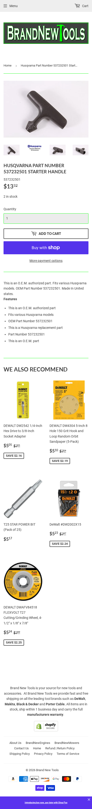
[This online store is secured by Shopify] (46, 730)
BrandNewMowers (66, 743)
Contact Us (21, 748)
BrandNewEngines (38, 743)
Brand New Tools (47, 770)
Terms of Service (68, 753)
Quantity (10, 209)
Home (8, 65)
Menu (13, 6)
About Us (15, 743)
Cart (84, 6)
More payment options (46, 261)
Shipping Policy (19, 753)
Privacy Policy (43, 753)
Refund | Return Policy (60, 748)
